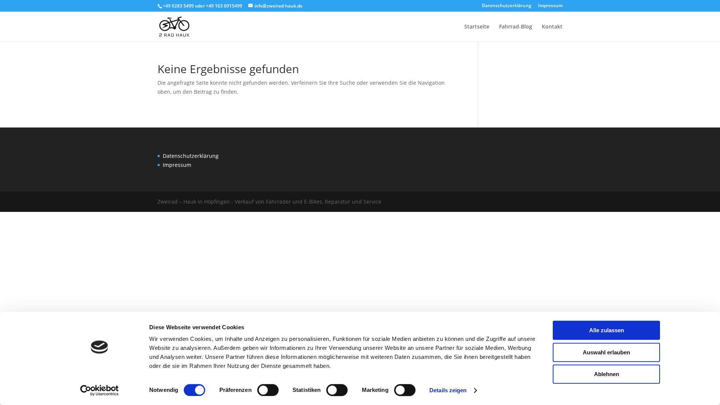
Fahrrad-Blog (515, 27)
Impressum (550, 6)
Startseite (476, 27)
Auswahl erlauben (606, 352)
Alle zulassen (606, 330)
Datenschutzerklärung (506, 6)
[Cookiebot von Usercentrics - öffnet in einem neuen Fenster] (99, 390)
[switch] (268, 390)
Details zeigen (447, 390)
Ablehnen (606, 374)
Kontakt (552, 27)
